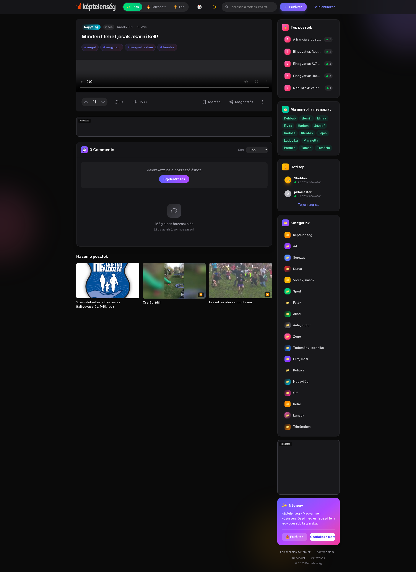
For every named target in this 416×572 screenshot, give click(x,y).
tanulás (167, 47)
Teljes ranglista (308, 204)
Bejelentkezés (324, 7)
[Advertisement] (174, 126)
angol (90, 47)
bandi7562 (125, 27)
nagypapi (111, 47)
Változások (318, 558)
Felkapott (156, 7)
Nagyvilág (91, 27)
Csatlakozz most (322, 537)
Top (179, 7)
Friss (133, 7)
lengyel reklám (140, 47)
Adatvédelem (325, 552)
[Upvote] (85, 102)
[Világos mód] (214, 7)
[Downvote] (103, 102)
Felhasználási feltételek (295, 552)
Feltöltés (295, 7)
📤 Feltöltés (294, 537)
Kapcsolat (298, 558)
